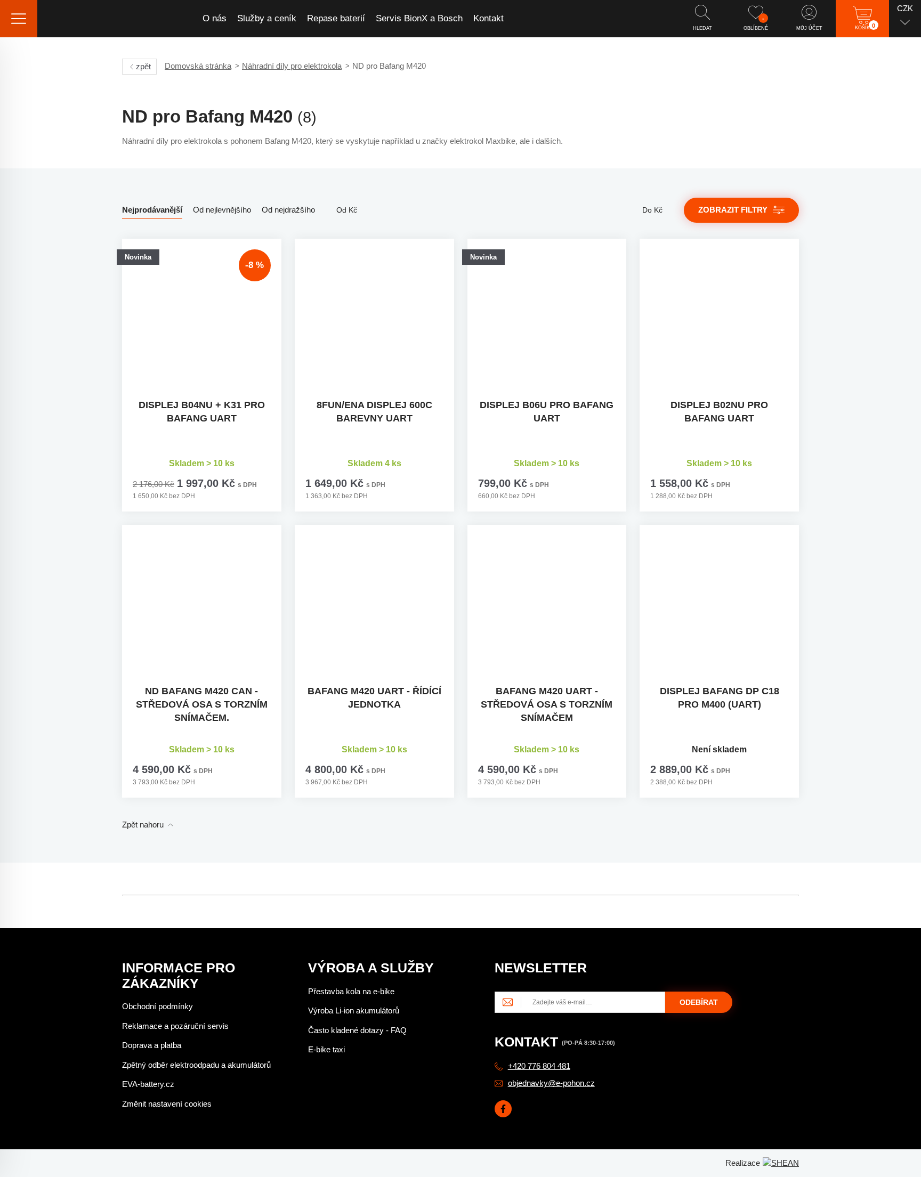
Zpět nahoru (143, 824)
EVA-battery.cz (148, 1084)
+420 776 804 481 (539, 1065)
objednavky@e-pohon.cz (551, 1082)
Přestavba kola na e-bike (351, 991)
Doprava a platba (151, 1045)
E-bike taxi (326, 1049)
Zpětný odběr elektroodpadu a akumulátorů (196, 1064)
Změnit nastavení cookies (167, 1103)
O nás (215, 18)
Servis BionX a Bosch (419, 18)
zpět (143, 66)
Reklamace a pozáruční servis (175, 1025)
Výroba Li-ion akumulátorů (353, 1010)
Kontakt (488, 18)
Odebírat (699, 1002)
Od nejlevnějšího (222, 209)
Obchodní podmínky (157, 1006)
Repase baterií (336, 18)
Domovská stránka (198, 65)
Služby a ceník (266, 18)
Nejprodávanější (152, 209)
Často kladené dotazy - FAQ (357, 1030)
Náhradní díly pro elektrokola (292, 65)
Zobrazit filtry (733, 209)
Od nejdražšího (288, 209)
